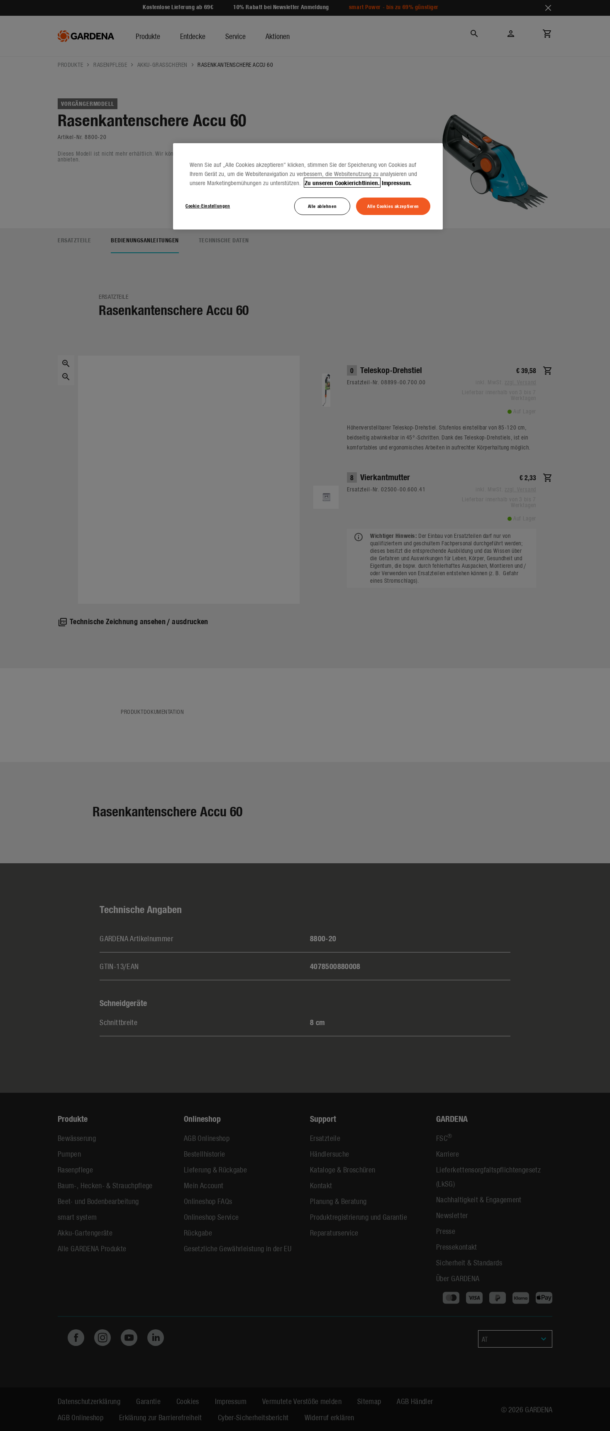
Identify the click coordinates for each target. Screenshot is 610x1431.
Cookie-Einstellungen (207, 205)
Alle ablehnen (322, 206)
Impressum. (397, 182)
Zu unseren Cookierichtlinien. (342, 182)
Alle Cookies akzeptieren (393, 206)
